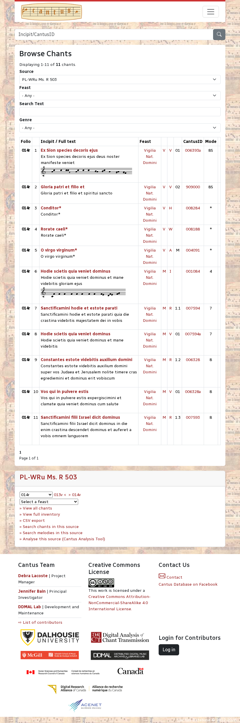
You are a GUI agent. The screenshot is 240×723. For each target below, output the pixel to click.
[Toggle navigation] (211, 12)
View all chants (37, 508)
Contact (173, 577)
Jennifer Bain (32, 591)
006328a (193, 391)
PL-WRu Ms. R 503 (48, 477)
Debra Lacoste (33, 575)
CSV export (34, 520)
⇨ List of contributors (40, 622)
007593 (193, 417)
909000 (193, 186)
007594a (193, 333)
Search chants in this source (51, 526)
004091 (193, 250)
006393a (193, 150)
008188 (193, 229)
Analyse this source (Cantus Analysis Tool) (64, 538)
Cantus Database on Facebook (188, 584)
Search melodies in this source (53, 532)
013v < (60, 494)
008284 (193, 208)
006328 (193, 359)
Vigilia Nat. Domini (150, 156)
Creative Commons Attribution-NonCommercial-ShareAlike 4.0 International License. (119, 602)
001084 (193, 271)
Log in (168, 649)
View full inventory (41, 514)
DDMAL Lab (29, 606)
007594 (193, 308)
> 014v (74, 494)
